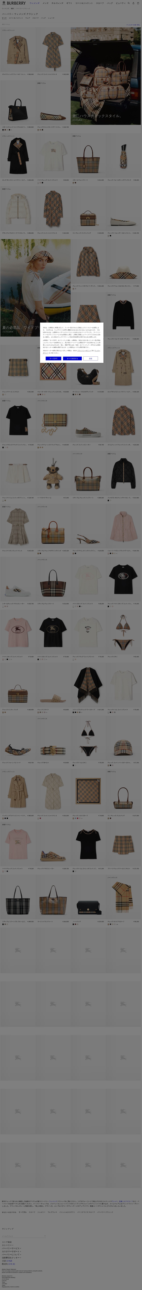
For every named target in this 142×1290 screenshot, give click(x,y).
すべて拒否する (72, 358)
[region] (71, 343)
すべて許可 (53, 358)
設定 (90, 358)
